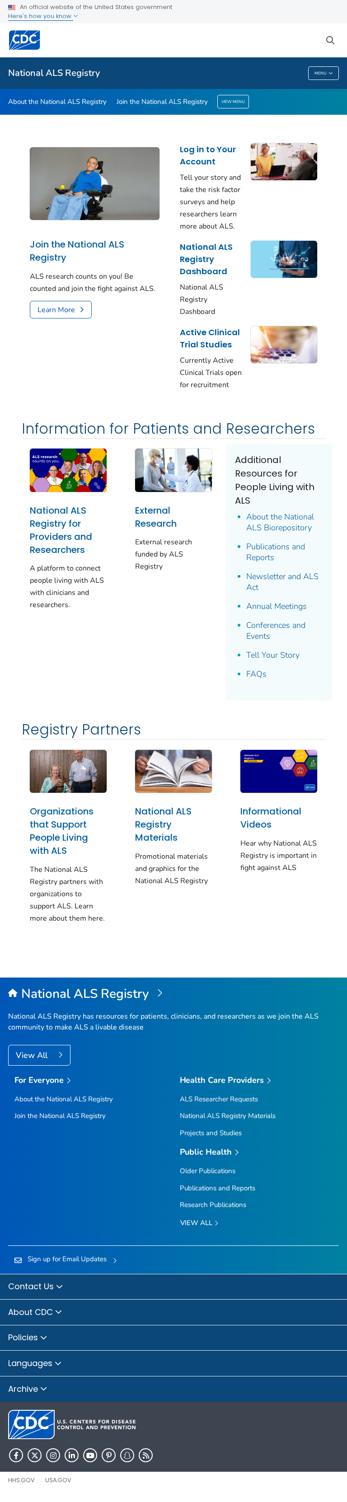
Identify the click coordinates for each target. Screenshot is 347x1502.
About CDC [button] (31, 1312)
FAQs (256, 674)
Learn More (56, 310)
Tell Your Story (273, 655)
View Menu (233, 101)
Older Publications (207, 1170)
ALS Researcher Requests (219, 1099)
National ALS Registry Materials (163, 824)
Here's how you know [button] (40, 16)
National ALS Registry (54, 73)
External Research (156, 517)
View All (33, 1055)
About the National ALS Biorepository (280, 522)
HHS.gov (21, 1480)
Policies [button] (24, 1337)
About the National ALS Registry (57, 101)
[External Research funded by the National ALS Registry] (173, 469)
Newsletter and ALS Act (282, 582)
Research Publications (213, 1204)
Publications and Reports (275, 552)
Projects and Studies (211, 1132)
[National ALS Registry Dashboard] (284, 258)
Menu (320, 73)
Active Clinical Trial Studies (210, 338)
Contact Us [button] (32, 1286)
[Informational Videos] (278, 770)
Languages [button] (31, 1363)
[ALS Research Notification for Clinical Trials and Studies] (284, 343)
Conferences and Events (275, 630)
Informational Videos (270, 818)
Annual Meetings (276, 606)
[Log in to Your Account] (284, 160)
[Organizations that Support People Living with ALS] (68, 770)
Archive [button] (24, 1388)
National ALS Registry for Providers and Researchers (61, 530)
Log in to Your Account (208, 155)
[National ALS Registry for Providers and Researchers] (68, 469)
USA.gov (58, 1480)
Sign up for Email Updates (67, 1258)
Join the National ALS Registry (162, 101)
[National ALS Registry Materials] (173, 770)
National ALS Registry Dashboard (206, 259)
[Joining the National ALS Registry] (94, 183)
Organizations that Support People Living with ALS (62, 831)
